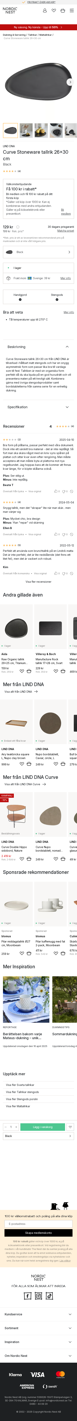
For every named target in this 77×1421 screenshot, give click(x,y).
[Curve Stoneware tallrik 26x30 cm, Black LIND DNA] (38, 81)
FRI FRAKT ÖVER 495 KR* (41, 2)
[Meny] (71, 10)
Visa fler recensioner (38, 581)
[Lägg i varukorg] (29, 671)
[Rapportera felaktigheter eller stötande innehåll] (71, 491)
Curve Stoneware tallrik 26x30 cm (22, 38)
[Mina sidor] (44, 10)
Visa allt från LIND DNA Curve (22, 784)
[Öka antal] (16, 1127)
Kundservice (13, 1314)
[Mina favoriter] (53, 10)
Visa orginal (34, 491)
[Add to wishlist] (22, 671)
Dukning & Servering (14, 34)
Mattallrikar (45, 34)
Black (8, 1136)
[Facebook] (27, 1295)
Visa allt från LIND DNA (18, 691)
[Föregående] (6, 82)
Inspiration (12, 1342)
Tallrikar (32, 34)
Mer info (66, 278)
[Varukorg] (62, 10)
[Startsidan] (10, 10)
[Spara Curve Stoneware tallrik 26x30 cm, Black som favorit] (70, 1127)
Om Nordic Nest (16, 1356)
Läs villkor (65, 1260)
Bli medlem (66, 211)
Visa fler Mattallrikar (18, 1106)
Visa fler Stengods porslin (22, 1099)
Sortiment (11, 1328)
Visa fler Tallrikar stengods (22, 1092)
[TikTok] (49, 1295)
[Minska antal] (5, 1127)
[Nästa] (70, 82)
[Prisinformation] (17, 227)
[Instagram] (38, 1295)
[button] (12, 171)
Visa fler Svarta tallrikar (20, 1084)
